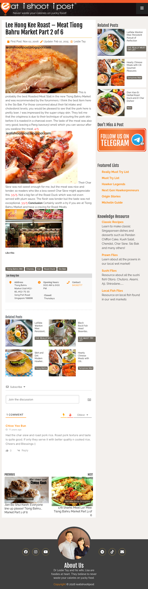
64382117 (77, 285)
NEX (129, 108)
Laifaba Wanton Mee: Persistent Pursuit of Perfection (40, 327)
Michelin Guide (112, 202)
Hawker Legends (113, 184)
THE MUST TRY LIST (86, 339)
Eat (39, 269)
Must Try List (110, 178)
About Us (74, 565)
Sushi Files (109, 270)
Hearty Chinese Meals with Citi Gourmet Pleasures (83, 357)
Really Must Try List (115, 172)
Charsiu (30, 269)
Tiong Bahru (41, 368)
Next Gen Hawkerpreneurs (120, 190)
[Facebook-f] (25, 551)
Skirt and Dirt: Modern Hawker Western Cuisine (39, 357)
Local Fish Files (112, 290)
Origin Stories (111, 196)
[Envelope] (122, 551)
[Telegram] (102, 551)
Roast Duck (49, 269)
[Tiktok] (112, 551)
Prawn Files (110, 255)
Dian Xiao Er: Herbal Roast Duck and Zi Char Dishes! (135, 96)
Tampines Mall (86, 368)
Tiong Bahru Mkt (15, 269)
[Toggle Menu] (142, 8)
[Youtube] (45, 551)
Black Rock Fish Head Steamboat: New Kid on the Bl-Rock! (83, 327)
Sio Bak (62, 269)
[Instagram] (35, 551)
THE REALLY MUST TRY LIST (48, 338)
